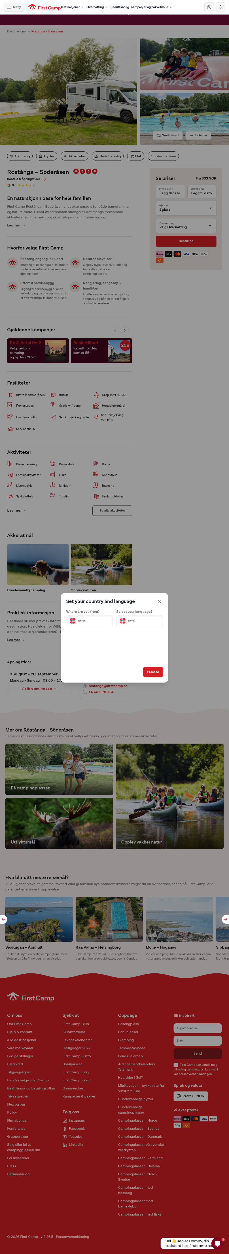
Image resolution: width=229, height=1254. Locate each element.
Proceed (153, 672)
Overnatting (95, 7)
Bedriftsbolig (119, 7)
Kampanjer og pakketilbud (149, 7)
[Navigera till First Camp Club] (209, 7)
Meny (17, 7)
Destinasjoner (70, 7)
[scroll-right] (225, 919)
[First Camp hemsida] (44, 7)
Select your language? (134, 612)
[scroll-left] (3, 919)
